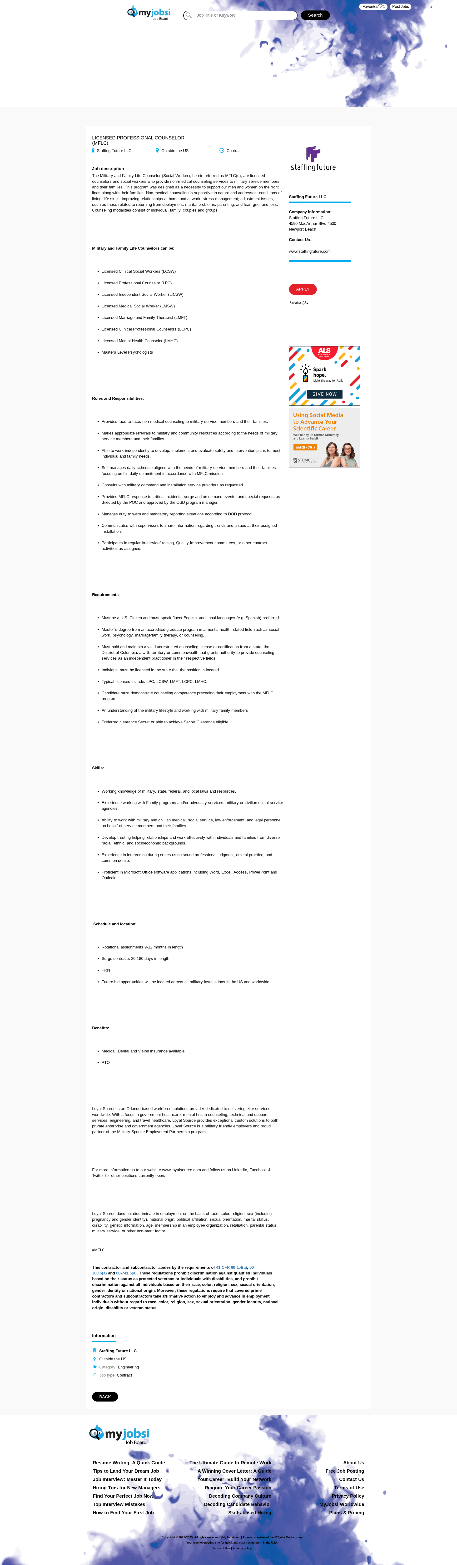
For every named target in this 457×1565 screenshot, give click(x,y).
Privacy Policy (348, 1496)
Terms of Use (349, 1487)
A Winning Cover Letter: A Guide (234, 1471)
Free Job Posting (345, 1471)
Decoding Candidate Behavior (237, 1504)
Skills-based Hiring (249, 1512)
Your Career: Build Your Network (234, 1479)
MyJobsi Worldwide (341, 1504)
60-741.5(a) (126, 1273)
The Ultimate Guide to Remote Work (230, 1462)
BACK (105, 1396)
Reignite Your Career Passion (238, 1487)
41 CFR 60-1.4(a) (231, 1267)
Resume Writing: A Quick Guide (129, 1462)
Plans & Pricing (346, 1512)
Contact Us (351, 1479)
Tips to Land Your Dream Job (126, 1471)
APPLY (303, 289)
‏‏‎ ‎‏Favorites (373, 7)
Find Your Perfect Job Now (123, 1496)
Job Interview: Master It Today (127, 1479)
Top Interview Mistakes (119, 1504)
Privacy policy (242, 1548)
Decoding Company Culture (240, 1496)
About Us (353, 1462)
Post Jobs (400, 7)
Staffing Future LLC (307, 197)
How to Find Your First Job (123, 1512)
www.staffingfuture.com (310, 251)
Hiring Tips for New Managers (126, 1487)
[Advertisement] (228, 61)
